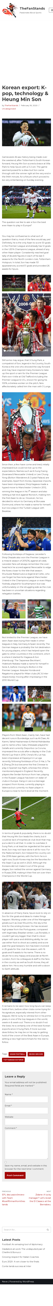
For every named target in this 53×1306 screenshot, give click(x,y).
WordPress (28, 1281)
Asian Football (17, 1054)
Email (8, 1105)
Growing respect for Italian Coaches (20, 1257)
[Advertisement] (26, 48)
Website (9, 1117)
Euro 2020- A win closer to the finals (20, 1261)
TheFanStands (11, 105)
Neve (5, 1281)
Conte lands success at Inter (16, 1266)
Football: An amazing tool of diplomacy (22, 1244)
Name (9, 1094)
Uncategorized (9, 109)
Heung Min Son (36, 1054)
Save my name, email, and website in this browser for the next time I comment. (26, 1167)
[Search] (48, 1230)
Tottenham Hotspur (13, 1060)
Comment (11, 1128)
